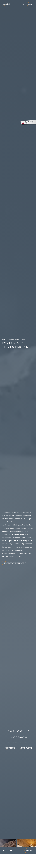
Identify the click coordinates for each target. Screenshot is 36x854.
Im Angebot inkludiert (15, 563)
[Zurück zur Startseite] (6, 4)
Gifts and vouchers (10, 850)
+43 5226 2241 (23, 4)
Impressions (3, 850)
